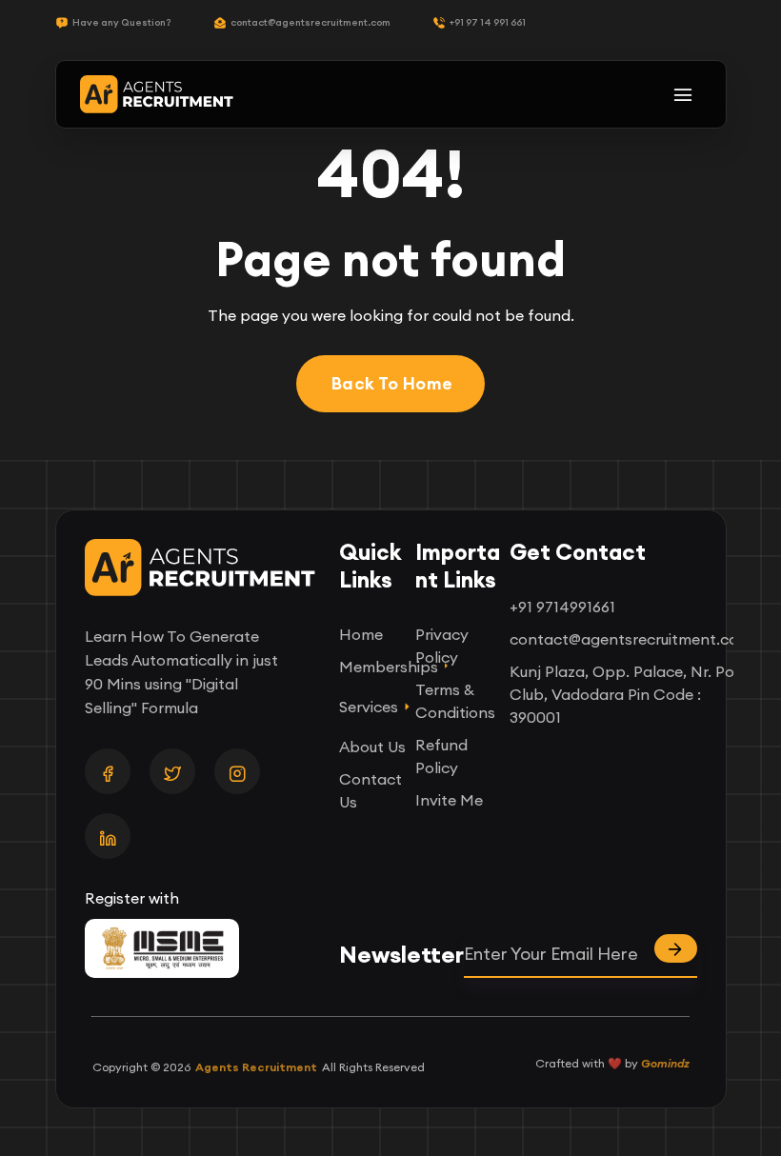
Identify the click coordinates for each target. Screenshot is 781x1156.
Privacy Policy (442, 646)
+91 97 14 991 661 (488, 22)
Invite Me (449, 799)
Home (361, 634)
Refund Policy (441, 756)
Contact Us (370, 790)
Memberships (375, 666)
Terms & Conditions (455, 701)
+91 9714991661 (562, 606)
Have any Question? (121, 22)
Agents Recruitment (256, 1067)
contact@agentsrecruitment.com (310, 22)
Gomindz (665, 1063)
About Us (372, 746)
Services (368, 706)
